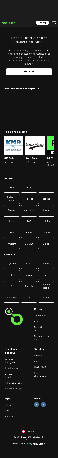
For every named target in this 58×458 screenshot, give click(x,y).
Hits (12, 233)
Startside (29, 72)
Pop (12, 188)
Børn (46, 275)
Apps (36, 361)
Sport (46, 264)
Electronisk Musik (12, 199)
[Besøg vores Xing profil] (43, 404)
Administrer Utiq (13, 383)
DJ (11, 286)
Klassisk (11, 210)
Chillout (29, 244)
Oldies (46, 244)
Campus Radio (46, 286)
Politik (12, 275)
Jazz (46, 188)
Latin (12, 221)
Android (9, 417)
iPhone (8, 405)
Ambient (12, 244)
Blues (29, 233)
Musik (46, 297)
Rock (28, 188)
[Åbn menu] (54, 23)
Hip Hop (29, 199)
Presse (37, 321)
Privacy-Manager (13, 389)
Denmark (31, 431)
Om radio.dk (40, 316)
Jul (29, 297)
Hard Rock (46, 221)
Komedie (28, 286)
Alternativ (46, 210)
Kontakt (38, 356)
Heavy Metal (29, 210)
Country (46, 233)
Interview (12, 297)
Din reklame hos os (42, 329)
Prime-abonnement (40, 375)
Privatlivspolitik (12, 368)
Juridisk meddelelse (11, 375)
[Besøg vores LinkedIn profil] (36, 404)
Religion (29, 275)
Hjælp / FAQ (40, 367)
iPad (7, 411)
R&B (29, 221)
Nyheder (11, 264)
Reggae (46, 199)
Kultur (29, 264)
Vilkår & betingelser (10, 361)
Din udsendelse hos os (41, 338)
